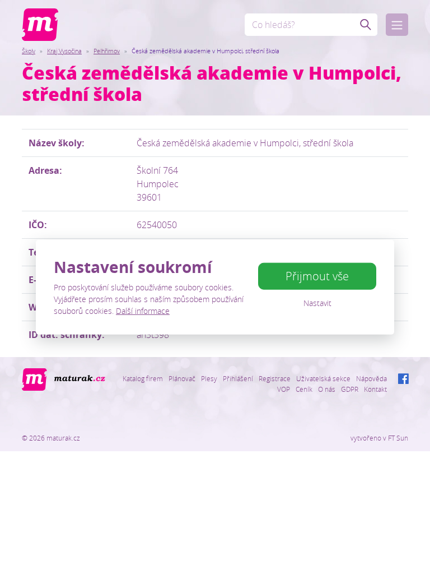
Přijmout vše (317, 276)
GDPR (349, 389)
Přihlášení (238, 378)
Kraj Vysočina (64, 51)
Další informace (143, 310)
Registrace (275, 378)
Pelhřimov (107, 51)
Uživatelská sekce (323, 378)
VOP (283, 389)
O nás (326, 389)
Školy (28, 51)
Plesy (209, 378)
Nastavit (317, 303)
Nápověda (371, 378)
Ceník (304, 389)
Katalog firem (143, 378)
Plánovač (182, 378)
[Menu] (397, 24)
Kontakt (375, 389)
